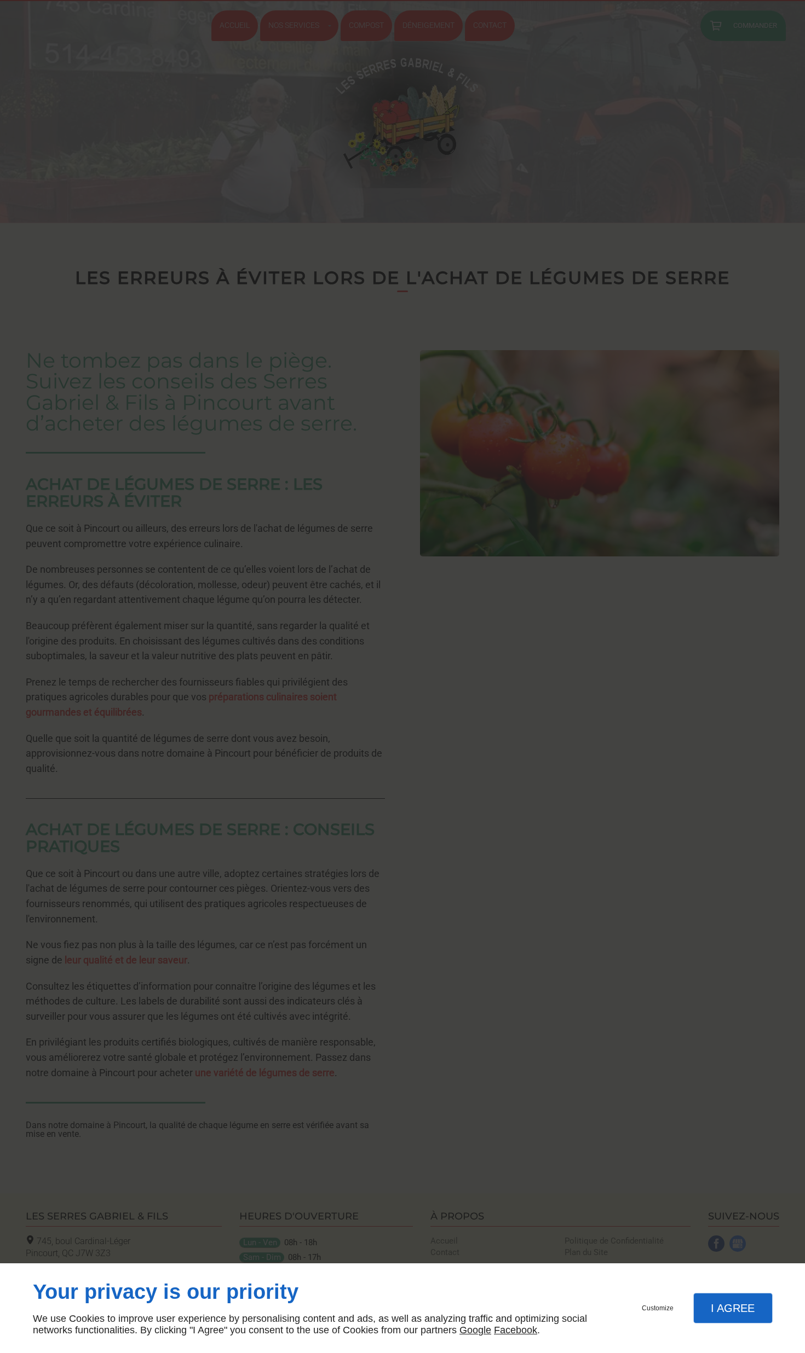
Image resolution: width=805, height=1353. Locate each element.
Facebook (515, 1330)
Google (475, 1330)
